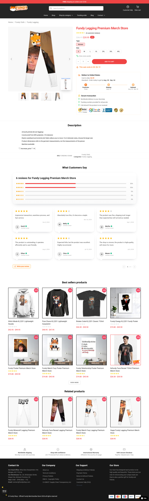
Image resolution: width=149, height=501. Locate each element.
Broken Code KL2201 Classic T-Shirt (90, 321)
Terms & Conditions (49, 473)
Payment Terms (81, 473)
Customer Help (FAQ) (83, 482)
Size (77, 48)
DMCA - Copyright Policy (51, 479)
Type (78, 41)
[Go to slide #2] (35, 97)
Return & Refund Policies (84, 476)
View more (74, 382)
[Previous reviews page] (124, 267)
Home (10, 22)
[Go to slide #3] (46, 97)
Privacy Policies (48, 476)
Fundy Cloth (20, 22)
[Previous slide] (11, 59)
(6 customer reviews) (93, 33)
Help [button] (145, 498)
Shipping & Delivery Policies (85, 470)
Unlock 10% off (4, 491)
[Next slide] (69, 59)
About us (46, 470)
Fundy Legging (33, 22)
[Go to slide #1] (23, 97)
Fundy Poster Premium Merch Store (21, 368)
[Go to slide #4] (57, 97)
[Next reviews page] (134, 267)
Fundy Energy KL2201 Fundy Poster (124, 321)
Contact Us (80, 479)
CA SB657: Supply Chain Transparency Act (57, 482)
